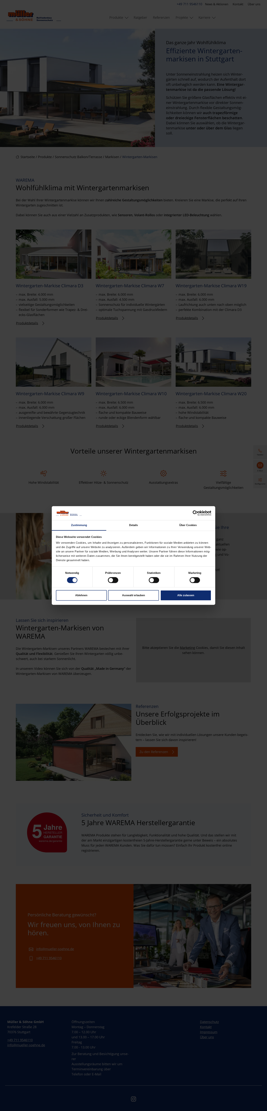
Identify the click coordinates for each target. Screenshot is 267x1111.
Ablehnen (81, 595)
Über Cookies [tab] (188, 525)
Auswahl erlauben (133, 595)
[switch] (113, 580)
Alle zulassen (185, 595)
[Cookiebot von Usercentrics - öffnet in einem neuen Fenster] (195, 513)
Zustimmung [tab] (79, 525)
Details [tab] (133, 525)
